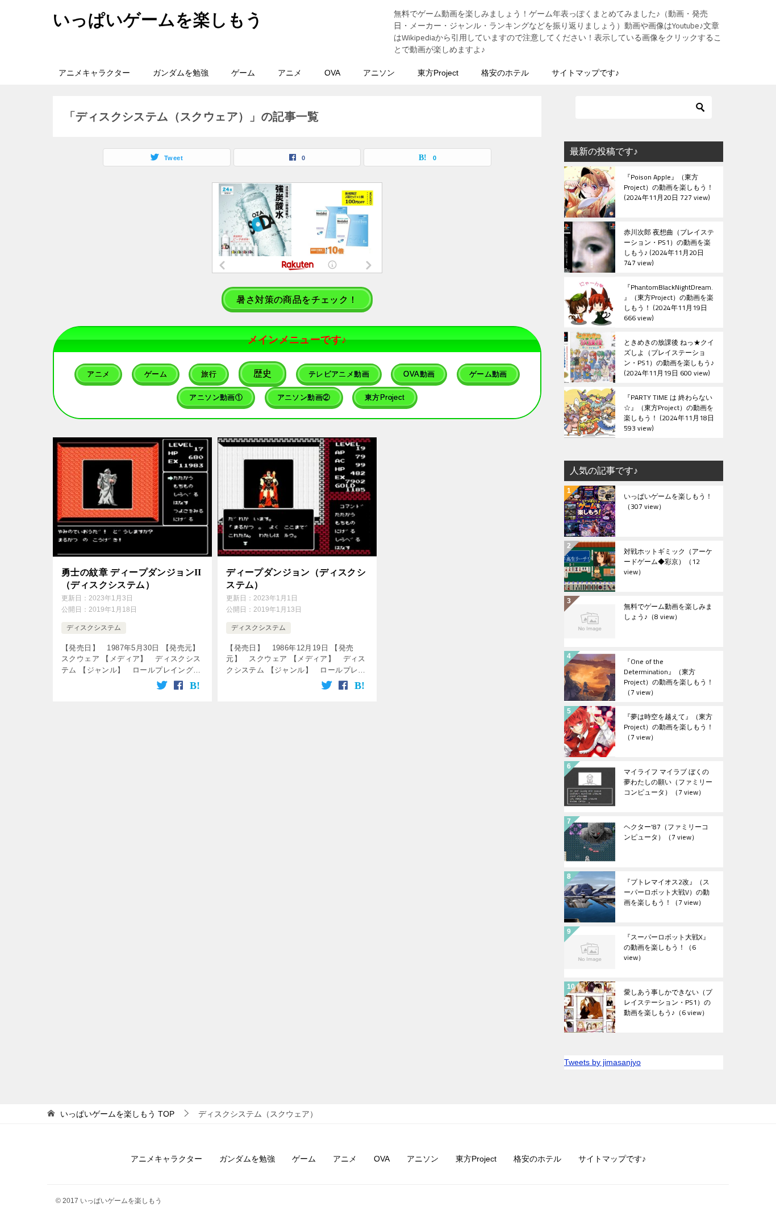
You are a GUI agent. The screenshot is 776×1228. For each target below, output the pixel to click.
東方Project (438, 72)
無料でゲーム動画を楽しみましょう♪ (668, 612)
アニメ (290, 72)
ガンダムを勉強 (180, 72)
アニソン (379, 72)
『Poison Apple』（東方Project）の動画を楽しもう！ (669, 188)
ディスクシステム (93, 628)
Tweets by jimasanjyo (602, 1062)
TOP (117, 1113)
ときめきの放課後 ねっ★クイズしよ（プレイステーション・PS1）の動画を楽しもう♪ (669, 357)
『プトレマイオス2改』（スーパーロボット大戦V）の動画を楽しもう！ (667, 893)
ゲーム (243, 72)
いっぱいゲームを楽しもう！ (668, 502)
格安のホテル (505, 72)
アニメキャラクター (94, 72)
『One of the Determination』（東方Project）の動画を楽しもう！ (669, 676)
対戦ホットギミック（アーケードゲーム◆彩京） (668, 562)
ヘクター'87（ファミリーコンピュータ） (666, 832)
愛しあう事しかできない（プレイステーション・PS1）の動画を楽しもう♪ (668, 1003)
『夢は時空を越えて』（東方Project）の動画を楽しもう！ (669, 728)
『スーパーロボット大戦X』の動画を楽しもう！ (667, 948)
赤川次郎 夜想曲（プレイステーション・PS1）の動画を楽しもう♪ (669, 247)
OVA (332, 72)
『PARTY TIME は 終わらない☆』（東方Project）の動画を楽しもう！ (669, 412)
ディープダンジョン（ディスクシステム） (296, 578)
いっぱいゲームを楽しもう (158, 19)
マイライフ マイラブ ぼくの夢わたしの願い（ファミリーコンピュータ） (668, 783)
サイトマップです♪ (585, 72)
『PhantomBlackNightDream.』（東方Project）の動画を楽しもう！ (669, 302)
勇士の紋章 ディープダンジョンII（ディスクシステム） (131, 578)
